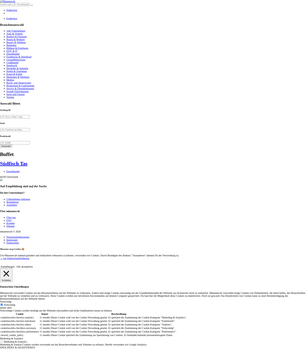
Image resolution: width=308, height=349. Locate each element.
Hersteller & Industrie (17, 68)
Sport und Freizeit (15, 94)
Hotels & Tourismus (16, 71)
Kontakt (10, 223)
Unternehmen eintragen (18, 199)
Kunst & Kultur (14, 74)
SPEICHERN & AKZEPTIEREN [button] (17, 347)
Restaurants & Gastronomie (20, 85)
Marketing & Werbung (17, 77)
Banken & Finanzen (16, 36)
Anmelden (11, 205)
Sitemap (10, 226)
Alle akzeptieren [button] (24, 266)
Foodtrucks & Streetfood (18, 56)
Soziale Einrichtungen (17, 91)
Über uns (11, 217)
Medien (10, 80)
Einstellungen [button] (8, 266)
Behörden (11, 45)
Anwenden (6, 146)
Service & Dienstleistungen (20, 88)
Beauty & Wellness (16, 42)
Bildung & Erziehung (17, 48)
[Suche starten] (31, 5)
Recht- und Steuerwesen (18, 82)
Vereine (10, 97)
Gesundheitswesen (15, 59)
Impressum (11, 240)
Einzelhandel (13, 54)
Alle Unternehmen (15, 30)
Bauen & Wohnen (15, 39)
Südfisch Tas (13, 163)
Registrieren (12, 202)
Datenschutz (12, 242)
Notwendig (9, 304)
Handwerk (11, 65)
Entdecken (11, 10)
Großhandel (12, 62)
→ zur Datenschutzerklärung (14, 258)
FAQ (9, 220)
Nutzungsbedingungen (17, 237)
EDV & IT (11, 51)
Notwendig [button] (5, 301)
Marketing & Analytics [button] (11, 338)
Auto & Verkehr (14, 33)
